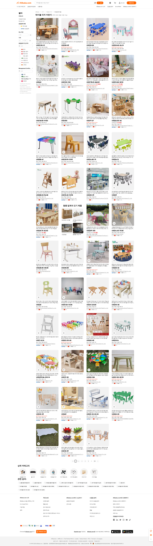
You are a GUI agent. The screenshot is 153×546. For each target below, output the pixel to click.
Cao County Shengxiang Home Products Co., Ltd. (123, 308)
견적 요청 (68, 504)
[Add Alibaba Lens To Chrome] (41, 531)
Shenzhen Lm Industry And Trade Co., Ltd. (46, 418)
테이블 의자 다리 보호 (25, 489)
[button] (95, 3)
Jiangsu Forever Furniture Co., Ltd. (44, 198)
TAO (89, 538)
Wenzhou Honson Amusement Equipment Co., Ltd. (98, 48)
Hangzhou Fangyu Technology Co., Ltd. (96, 343)
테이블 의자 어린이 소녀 (64, 486)
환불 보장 (45, 504)
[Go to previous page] (72, 461)
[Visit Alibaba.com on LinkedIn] (117, 520)
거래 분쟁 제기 (93, 507)
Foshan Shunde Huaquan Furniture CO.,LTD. (97, 198)
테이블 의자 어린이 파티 (79, 486)
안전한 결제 (46, 501)
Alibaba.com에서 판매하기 (119, 501)
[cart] (115, 3)
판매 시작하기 (116, 504)
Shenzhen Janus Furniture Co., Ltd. (69, 308)
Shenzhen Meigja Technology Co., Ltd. (121, 343)
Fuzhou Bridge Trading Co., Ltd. (69, 198)
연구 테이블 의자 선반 (82, 482)
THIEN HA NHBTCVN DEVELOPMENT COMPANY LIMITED (47, 85)
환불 (91, 510)
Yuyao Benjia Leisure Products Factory (45, 343)
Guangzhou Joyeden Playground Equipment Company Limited (123, 162)
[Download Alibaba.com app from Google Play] (127, 531)
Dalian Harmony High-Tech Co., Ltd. (95, 125)
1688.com (60, 538)
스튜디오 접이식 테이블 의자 (67, 482)
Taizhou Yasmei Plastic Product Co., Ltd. (96, 454)
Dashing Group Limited (117, 234)
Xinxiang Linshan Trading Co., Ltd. (69, 271)
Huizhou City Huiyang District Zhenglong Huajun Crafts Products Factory (47, 162)
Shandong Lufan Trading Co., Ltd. (44, 380)
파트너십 (115, 513)
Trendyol (93, 538)
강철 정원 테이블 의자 (25, 482)
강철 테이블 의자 (37, 482)
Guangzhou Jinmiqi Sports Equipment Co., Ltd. (72, 85)
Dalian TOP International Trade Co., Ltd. (121, 271)
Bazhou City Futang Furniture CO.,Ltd (70, 162)
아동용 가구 (49, 12)
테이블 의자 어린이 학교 (109, 486)
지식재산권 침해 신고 (95, 513)
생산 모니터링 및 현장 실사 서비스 (51, 513)
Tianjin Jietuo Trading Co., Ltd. (119, 381)
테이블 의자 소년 (34, 486)
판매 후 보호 (46, 510)
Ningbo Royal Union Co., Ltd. (93, 381)
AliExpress (53, 538)
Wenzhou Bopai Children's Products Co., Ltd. (98, 272)
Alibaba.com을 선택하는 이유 (27, 501)
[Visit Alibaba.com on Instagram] (123, 520)
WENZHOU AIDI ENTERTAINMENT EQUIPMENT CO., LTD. (123, 418)
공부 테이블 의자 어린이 (111, 482)
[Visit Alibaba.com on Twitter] (120, 520)
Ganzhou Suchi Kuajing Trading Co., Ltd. (71, 418)
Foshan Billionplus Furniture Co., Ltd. (95, 88)
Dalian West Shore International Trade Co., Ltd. (123, 125)
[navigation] (26, 236)
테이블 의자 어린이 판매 (94, 486)
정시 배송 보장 (46, 507)
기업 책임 (22, 507)
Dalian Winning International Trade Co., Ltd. (46, 235)
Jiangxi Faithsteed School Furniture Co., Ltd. (72, 345)
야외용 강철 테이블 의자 (51, 482)
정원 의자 (123, 482)
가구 (43, 12)
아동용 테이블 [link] (57, 12)
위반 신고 (92, 516)
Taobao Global (83, 538)
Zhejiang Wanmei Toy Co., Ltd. (119, 50)
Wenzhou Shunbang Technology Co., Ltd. (122, 198)
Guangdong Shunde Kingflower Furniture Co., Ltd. (98, 235)
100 (95, 461)
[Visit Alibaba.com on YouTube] (127, 520)
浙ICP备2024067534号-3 (117, 543)
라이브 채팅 (93, 504)
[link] (151, 531)
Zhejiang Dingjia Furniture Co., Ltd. (69, 124)
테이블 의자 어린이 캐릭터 (48, 486)
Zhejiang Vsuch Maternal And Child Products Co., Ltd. (123, 88)
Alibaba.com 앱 (91, 531)
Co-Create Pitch (24, 504)
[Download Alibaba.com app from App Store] (116, 531)
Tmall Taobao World (68, 538)
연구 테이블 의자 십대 (96, 482)
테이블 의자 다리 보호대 (39, 489)
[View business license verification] (91, 543)
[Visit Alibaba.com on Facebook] (114, 520)
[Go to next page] (97, 461)
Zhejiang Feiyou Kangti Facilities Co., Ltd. (46, 308)
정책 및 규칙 (46, 516)
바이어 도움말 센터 (94, 501)
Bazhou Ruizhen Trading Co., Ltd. (95, 162)
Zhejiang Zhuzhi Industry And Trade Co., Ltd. (97, 308)
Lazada (76, 538)
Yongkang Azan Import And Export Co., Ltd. (97, 417)
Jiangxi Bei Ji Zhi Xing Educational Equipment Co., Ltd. (47, 48)
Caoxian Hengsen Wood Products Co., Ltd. (46, 124)
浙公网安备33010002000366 (102, 543)
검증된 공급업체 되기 (118, 510)
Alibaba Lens (28, 531)
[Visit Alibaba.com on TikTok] (130, 520)
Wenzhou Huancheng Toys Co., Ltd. (70, 380)
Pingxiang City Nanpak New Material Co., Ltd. (47, 454)
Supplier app (77, 531)
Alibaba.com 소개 (24, 497)
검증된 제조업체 (70, 501)
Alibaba (37, 12)
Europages (99, 538)
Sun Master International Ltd (43, 271)
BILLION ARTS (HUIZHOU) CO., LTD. (70, 50)
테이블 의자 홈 (23, 486)
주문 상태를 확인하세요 (119, 507)
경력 (21, 510)
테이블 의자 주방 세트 (123, 486)
